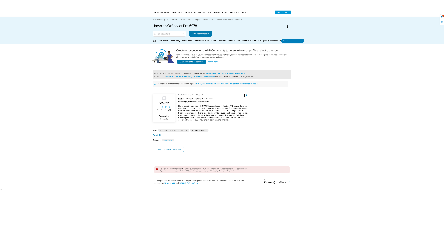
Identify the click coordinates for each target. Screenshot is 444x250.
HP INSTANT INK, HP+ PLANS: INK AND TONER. (225, 73)
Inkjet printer (168, 140)
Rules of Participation (188, 183)
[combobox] (169, 34)
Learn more (213, 62)
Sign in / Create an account (191, 62)
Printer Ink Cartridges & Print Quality (197, 20)
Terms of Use (169, 183)
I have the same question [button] (169, 149)
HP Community (159, 20)
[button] (244, 95)
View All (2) (157, 135)
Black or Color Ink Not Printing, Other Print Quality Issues (190, 76)
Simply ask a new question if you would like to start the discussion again (227, 84)
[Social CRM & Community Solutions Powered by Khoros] (269, 182)
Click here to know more (293, 41)
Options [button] (289, 26)
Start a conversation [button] (200, 34)
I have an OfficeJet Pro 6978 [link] (229, 20)
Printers (173, 20)
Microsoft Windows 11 (199, 130)
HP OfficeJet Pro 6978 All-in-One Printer (174, 130)
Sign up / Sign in (283, 12)
